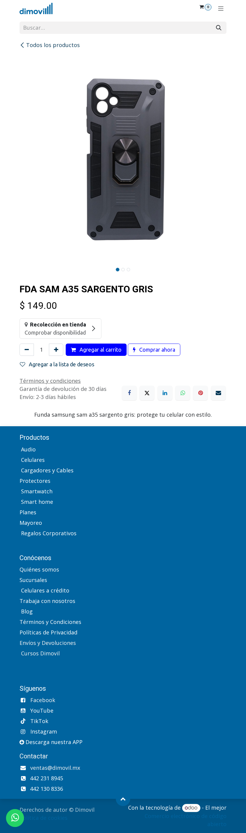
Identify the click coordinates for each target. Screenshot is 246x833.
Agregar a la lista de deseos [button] (61, 364)
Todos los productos (53, 45)
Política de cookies (44, 817)
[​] (20, 543)
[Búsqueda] (218, 28)
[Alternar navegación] (221, 8)
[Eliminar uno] (27, 350)
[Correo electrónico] (218, 393)
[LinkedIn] (165, 393)
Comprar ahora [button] (156, 350)
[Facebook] (129, 393)
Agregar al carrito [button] (100, 350)
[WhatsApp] (183, 393)
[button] (123, 799)
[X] (147, 393)
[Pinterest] (200, 393)
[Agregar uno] (56, 350)
